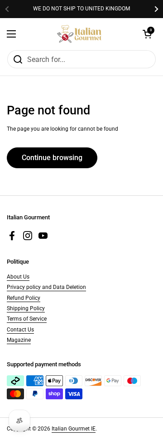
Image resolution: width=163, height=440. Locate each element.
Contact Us (20, 329)
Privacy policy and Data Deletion (46, 287)
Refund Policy (23, 298)
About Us (18, 277)
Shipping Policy (26, 308)
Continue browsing (52, 157)
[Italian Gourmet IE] (79, 34)
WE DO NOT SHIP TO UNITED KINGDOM (81, 9)
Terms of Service (27, 319)
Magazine (19, 340)
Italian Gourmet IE (74, 429)
